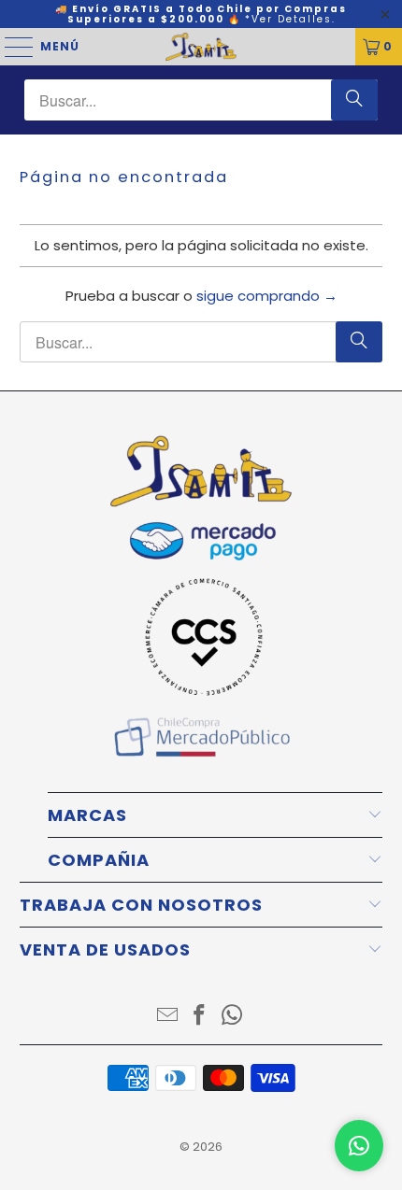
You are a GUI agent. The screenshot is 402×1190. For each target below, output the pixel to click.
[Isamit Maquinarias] (201, 46)
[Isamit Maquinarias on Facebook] (200, 1016)
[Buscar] (354, 99)
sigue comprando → (266, 295)
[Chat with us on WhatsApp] (359, 1145)
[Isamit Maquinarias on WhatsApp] (233, 1016)
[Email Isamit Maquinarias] (167, 1016)
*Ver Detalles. (290, 19)
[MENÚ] (10, 46)
